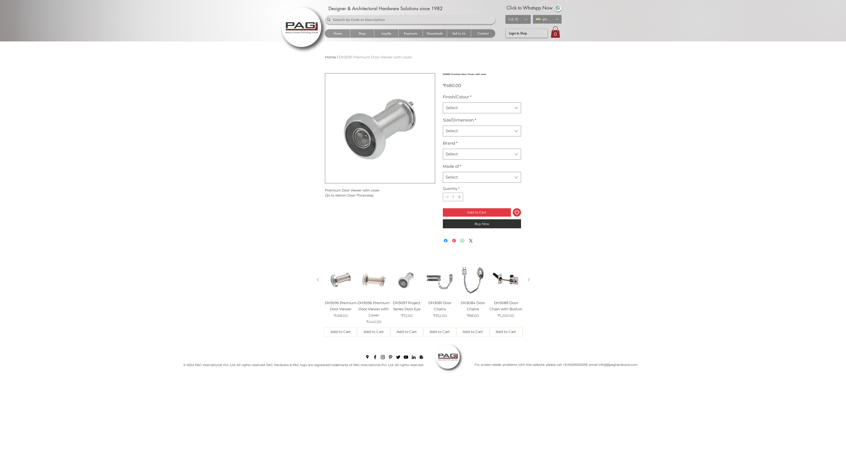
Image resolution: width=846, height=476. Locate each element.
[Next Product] (528, 279)
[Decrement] (446, 197)
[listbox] (518, 19)
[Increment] (460, 197)
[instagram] (383, 357)
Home (330, 57)
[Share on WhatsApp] (462, 240)
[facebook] (375, 357)
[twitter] (398, 357)
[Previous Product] (317, 279)
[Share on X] (470, 240)
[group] (423, 300)
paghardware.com (623, 365)
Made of (452, 166)
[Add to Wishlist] (517, 212)
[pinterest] (390, 357)
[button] (518, 19)
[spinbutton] (453, 197)
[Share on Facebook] (445, 240)
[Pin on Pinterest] (454, 240)
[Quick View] (340, 279)
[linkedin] (413, 357)
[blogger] (421, 357)
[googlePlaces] (367, 357)
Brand (450, 143)
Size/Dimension (459, 120)
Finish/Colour (457, 97)
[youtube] (406, 357)
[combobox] (482, 107)
